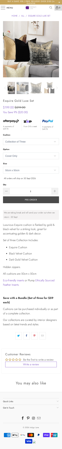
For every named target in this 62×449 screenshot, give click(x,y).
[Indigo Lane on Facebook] (23, 418)
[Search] (51, 8)
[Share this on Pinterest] (34, 336)
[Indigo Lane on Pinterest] (28, 418)
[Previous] (5, 49)
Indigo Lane (34, 427)
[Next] (56, 49)
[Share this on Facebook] (26, 336)
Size (5, 163)
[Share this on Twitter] (18, 336)
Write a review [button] (31, 364)
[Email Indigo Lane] (39, 418)
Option (6, 149)
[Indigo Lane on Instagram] (33, 418)
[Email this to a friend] (42, 336)
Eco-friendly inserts (13, 280)
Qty (4, 184)
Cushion (6, 134)
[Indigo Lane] (30, 8)
